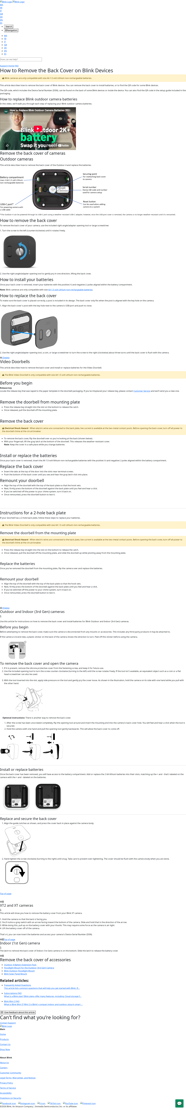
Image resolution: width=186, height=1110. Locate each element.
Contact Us (5, 1044)
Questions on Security (10, 1098)
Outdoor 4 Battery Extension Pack (20, 964)
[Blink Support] (12, 1)
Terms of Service (8, 1088)
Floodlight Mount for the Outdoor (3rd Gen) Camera (29, 967)
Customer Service (141, 391)
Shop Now (5, 1049)
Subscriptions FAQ (42, 995)
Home (3, 1034)
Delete (6, 357)
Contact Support (8, 1022)
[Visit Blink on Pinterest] (88, 1103)
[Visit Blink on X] (41, 1103)
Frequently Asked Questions (42, 987)
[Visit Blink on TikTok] (54, 1103)
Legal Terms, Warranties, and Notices (18, 1077)
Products (4, 1039)
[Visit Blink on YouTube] (70, 1103)
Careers (3, 1067)
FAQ (17, 65)
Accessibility (6, 1093)
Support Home (7, 65)
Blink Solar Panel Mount (15, 974)
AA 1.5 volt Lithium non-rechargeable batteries (70, 289)
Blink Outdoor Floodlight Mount (19, 970)
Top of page (5, 893)
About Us (4, 1062)
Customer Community (10, 1072)
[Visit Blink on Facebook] (8, 1103)
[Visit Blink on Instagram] (26, 1103)
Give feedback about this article (19, 1012)
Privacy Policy (6, 1083)
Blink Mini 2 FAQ (43, 1003)
